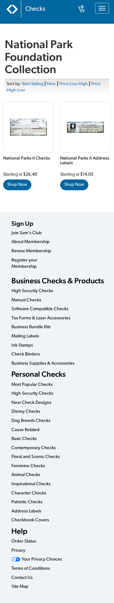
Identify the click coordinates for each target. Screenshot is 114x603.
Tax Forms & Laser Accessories (40, 318)
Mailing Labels (25, 336)
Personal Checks (38, 374)
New (51, 84)
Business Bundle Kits (31, 327)
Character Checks (28, 493)
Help (19, 531)
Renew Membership (31, 251)
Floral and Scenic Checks (35, 457)
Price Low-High (73, 84)
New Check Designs (31, 402)
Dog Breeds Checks (30, 420)
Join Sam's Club (26, 233)
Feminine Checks (28, 466)
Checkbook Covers (30, 520)
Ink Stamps (22, 345)
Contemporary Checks (33, 448)
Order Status (23, 541)
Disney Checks (25, 411)
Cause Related (25, 430)
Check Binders (25, 354)
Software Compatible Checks (39, 309)
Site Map (19, 586)
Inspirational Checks (31, 484)
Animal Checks (25, 475)
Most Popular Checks (32, 384)
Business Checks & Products (57, 280)
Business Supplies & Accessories (42, 363)
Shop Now (17, 184)
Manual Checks (26, 300)
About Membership (30, 242)
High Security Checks (32, 291)
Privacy (18, 550)
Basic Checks (24, 439)
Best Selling (32, 84)
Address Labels (26, 511)
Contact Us (22, 577)
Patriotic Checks (26, 502)
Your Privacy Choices (41, 559)
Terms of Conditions (30, 568)
